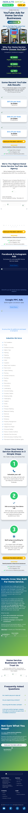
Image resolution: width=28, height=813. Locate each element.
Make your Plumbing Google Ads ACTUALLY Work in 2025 (7, 786)
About (3, 792)
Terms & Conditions (21, 794)
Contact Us (4, 796)
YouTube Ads (19, 779)
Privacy (18, 792)
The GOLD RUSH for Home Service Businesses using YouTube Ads (6, 781)
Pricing (4, 794)
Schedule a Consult (6, 798)
